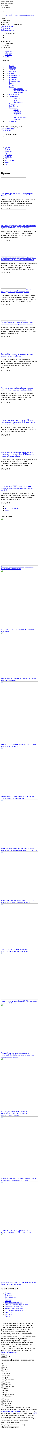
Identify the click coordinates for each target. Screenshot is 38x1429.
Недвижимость (14, 75)
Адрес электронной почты (11, 1423)
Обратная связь (6, 28)
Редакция (8, 1293)
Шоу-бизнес (13, 106)
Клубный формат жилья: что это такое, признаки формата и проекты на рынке (18, 1283)
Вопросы (8, 1314)
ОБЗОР (7, 41)
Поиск (7, 5)
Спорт (11, 85)
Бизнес (16, 110)
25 (15, 508)
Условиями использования (10, 1411)
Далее (7, 510)
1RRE (35, 1413)
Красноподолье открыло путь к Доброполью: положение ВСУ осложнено (17, 568)
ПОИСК (8, 45)
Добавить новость (7, 30)
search (4, 1356)
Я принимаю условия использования (17, 1407)
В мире (7, 57)
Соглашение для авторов (14, 1310)
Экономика (9, 51)
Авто (11, 64)
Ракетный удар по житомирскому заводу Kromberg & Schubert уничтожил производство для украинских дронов (18, 1055)
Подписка (8, 1312)
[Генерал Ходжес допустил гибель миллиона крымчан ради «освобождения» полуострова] (19, 313)
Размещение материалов (14, 1306)
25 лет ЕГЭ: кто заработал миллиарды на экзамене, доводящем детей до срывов (15, 950)
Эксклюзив (13, 121)
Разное (11, 83)
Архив (7, 1316)
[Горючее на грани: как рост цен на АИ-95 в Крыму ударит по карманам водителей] (19, 281)
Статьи (11, 87)
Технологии (13, 96)
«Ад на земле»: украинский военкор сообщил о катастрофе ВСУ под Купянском (18, 797)
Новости (4, 1365)
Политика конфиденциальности (16, 1304)
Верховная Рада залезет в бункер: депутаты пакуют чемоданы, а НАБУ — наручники (16, 1231)
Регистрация (9, 26)
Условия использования (13, 1303)
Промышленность (20, 117)
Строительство (14, 94)
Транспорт (17, 112)
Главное (8, 147)
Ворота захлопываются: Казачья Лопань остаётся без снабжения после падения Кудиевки (18, 1179)
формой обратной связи (9, 1352)
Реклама (8, 1301)
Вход (2, 26)
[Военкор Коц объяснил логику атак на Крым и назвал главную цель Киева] (19, 345)
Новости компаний (20, 91)
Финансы (17, 119)
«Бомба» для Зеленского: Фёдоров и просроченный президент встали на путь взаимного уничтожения (15, 1113)
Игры (16, 100)
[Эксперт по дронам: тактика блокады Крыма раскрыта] (19, 185)
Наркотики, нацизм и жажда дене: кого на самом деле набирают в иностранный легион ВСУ (18, 901)
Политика (8, 55)
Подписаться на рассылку (10, 1427)
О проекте (8, 1295)
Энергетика (18, 113)
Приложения (18, 102)
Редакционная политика (14, 1308)
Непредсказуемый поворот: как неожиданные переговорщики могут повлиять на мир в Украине (19, 849)
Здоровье (12, 70)
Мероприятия (18, 89)
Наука (11, 73)
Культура (12, 71)
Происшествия (14, 81)
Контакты (8, 1299)
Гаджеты (17, 98)
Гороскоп (12, 68)
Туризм (12, 104)
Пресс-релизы (19, 92)
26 (17, 508)
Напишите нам (10, 1297)
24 (12, 508)
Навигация (9, 2)
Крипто (16, 115)
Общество (8, 53)
